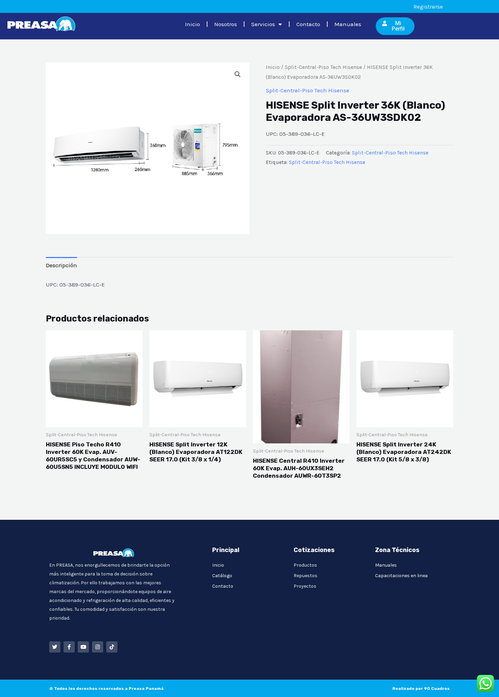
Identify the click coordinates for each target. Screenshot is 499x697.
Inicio (192, 24)
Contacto (308, 24)
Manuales (347, 24)
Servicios (263, 24)
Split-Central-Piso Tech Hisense (323, 67)
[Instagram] (97, 647)
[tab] (61, 265)
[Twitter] (54, 647)
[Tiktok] (111, 647)
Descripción (61, 265)
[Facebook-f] (69, 647)
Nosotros (225, 24)
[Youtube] (83, 647)
